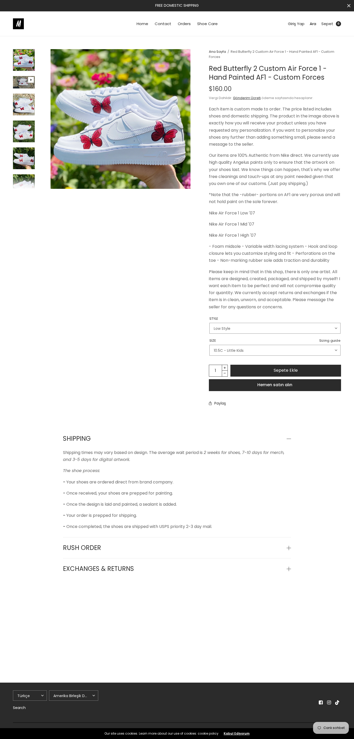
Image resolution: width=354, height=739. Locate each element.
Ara (313, 23)
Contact (163, 23)
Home (142, 23)
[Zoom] (120, 119)
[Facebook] (320, 702)
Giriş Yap (296, 23)
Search (19, 707)
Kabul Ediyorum (237, 733)
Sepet (327, 23)
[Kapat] (349, 6)
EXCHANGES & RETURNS (98, 569)
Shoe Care (207, 23)
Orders (184, 23)
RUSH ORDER (82, 548)
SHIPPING (77, 439)
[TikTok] (337, 702)
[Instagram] (329, 702)
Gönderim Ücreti (247, 97)
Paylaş (220, 403)
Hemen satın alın (274, 385)
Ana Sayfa (217, 51)
